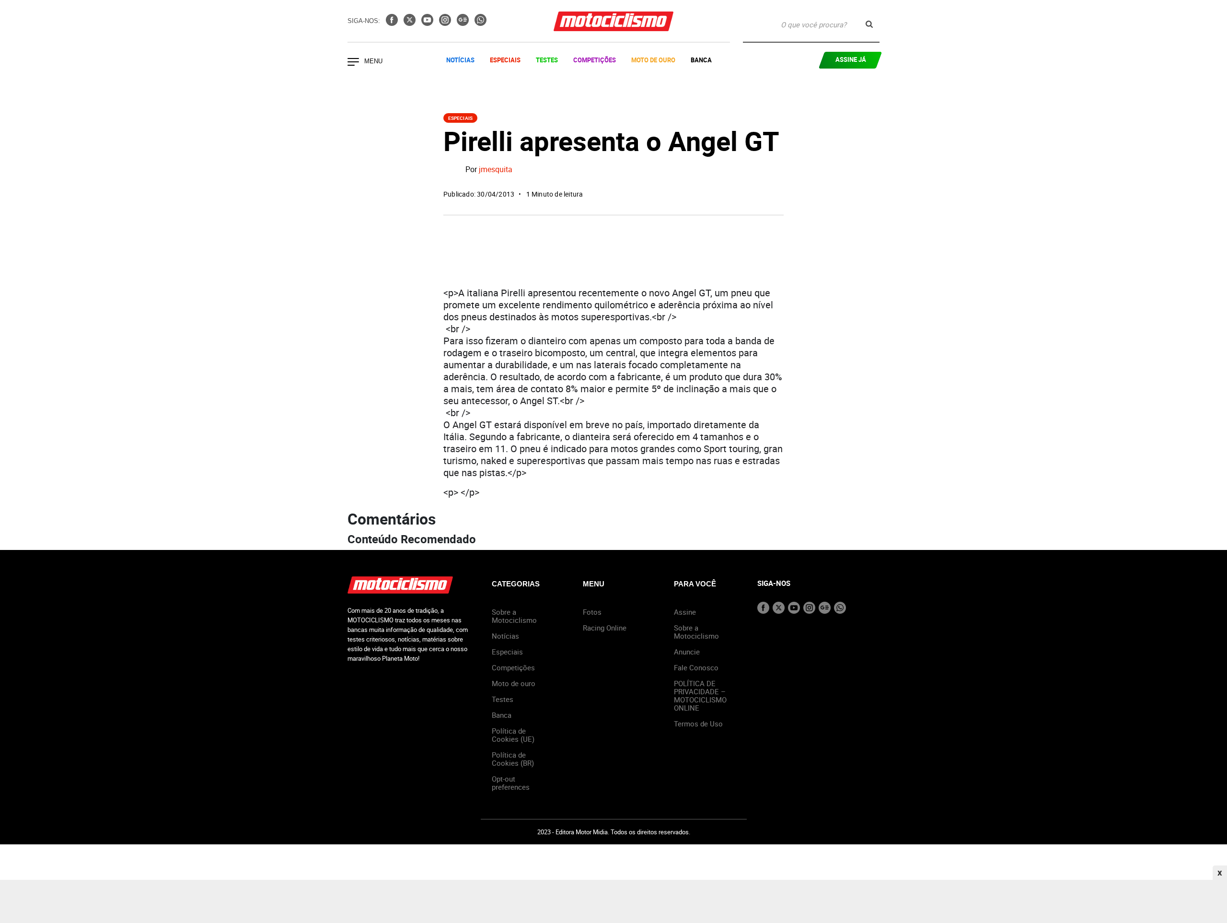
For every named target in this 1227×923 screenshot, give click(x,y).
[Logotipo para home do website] (613, 21)
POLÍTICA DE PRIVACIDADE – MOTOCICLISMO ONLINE (700, 695)
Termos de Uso (698, 723)
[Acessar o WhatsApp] (480, 23)
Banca (701, 60)
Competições (594, 60)
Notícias (460, 60)
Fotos (592, 612)
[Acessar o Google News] (464, 23)
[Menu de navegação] (353, 63)
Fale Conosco (696, 667)
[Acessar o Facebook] (393, 23)
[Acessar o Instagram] (446, 23)
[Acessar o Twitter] (410, 23)
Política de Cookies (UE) (513, 735)
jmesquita (495, 169)
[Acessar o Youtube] (428, 23)
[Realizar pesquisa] (869, 24)
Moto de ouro (513, 683)
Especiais (505, 60)
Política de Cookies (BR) (513, 759)
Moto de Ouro (653, 60)
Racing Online (604, 627)
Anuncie (687, 651)
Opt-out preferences (511, 783)
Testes (547, 60)
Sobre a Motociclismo (514, 616)
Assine (685, 612)
